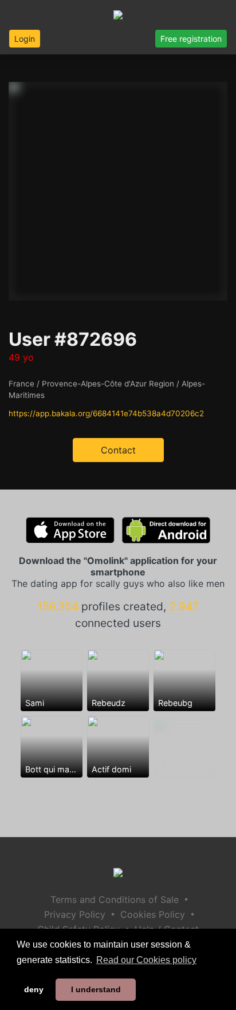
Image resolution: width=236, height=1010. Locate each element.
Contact (118, 450)
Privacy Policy (74, 914)
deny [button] (34, 989)
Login (24, 39)
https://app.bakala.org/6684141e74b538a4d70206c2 (106, 413)
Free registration (191, 39)
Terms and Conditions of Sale (114, 899)
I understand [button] (96, 989)
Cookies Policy (152, 914)
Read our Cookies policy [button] (146, 960)
